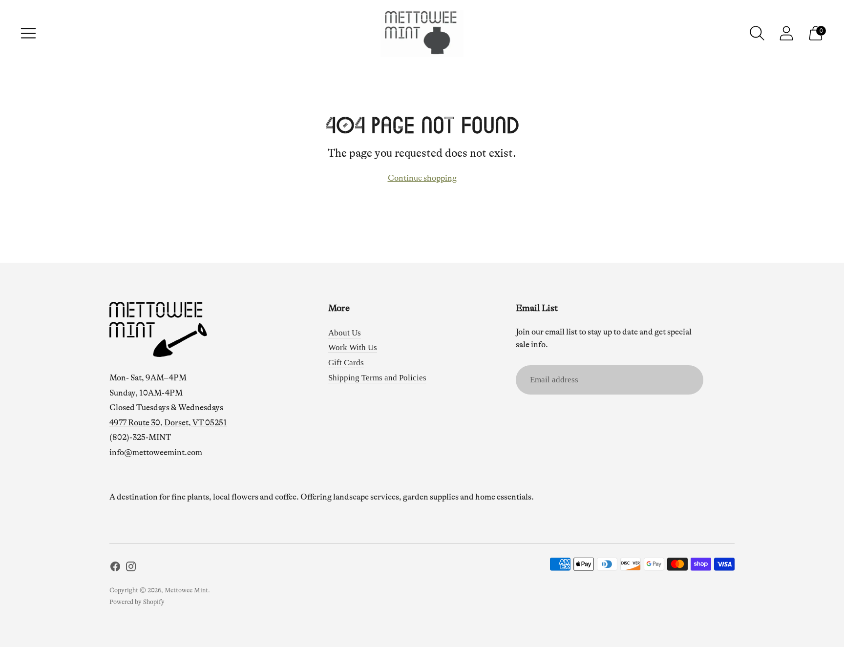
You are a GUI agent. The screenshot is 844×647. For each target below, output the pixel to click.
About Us (344, 332)
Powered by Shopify (137, 601)
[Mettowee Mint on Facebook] (115, 569)
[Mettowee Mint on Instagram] (131, 569)
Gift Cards (346, 362)
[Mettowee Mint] (422, 33)
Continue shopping (422, 178)
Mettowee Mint (186, 590)
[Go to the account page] (786, 33)
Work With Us (352, 347)
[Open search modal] (757, 33)
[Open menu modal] (28, 33)
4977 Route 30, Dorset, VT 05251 (168, 422)
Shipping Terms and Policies (377, 377)
